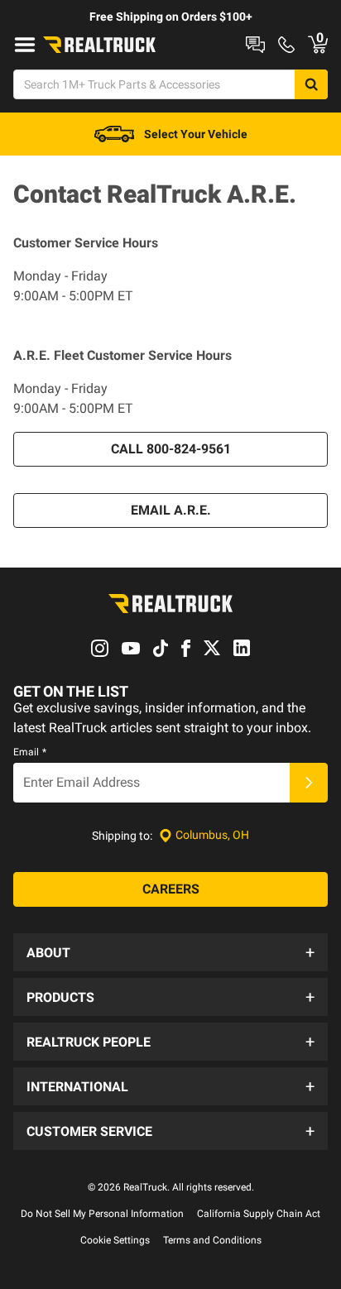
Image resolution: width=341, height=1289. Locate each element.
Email (29, 752)
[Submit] (309, 783)
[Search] (311, 84)
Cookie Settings (115, 1240)
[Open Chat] (255, 44)
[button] (170, 952)
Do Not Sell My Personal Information (102, 1214)
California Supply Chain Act (258, 1214)
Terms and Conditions (212, 1240)
